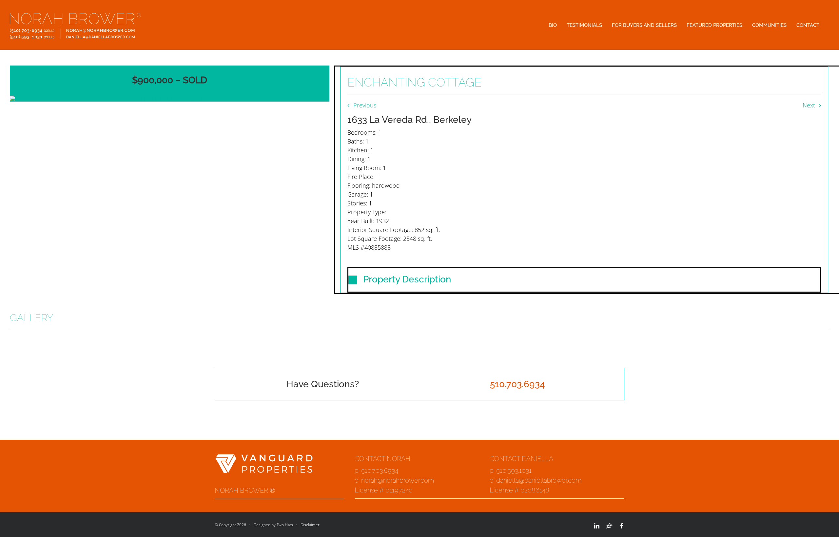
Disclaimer (310, 524)
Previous (364, 105)
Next (809, 105)
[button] (584, 280)
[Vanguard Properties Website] (264, 458)
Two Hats (285, 524)
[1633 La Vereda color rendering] (169, 99)
